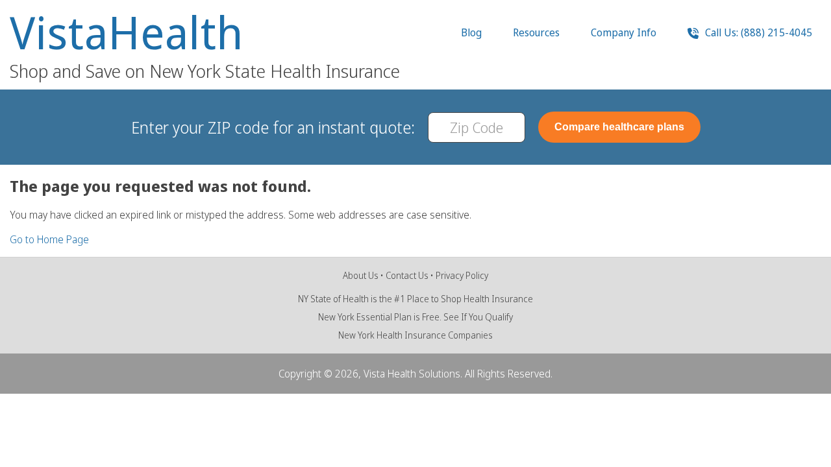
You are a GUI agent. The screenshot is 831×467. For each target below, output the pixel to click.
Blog (471, 32)
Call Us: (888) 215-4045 (757, 32)
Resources (536, 32)
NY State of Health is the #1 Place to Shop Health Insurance (415, 299)
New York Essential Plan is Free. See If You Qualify (415, 317)
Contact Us (407, 275)
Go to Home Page (49, 239)
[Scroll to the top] (28, 439)
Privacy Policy (462, 275)
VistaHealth (126, 32)
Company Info (623, 32)
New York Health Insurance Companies (415, 335)
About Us (360, 275)
